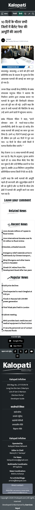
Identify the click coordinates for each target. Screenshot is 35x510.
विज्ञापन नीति (17, 429)
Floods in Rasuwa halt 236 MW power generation (15, 300)
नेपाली (15, 13)
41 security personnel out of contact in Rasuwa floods (17, 329)
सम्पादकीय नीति (17, 424)
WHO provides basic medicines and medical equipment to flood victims (17, 322)
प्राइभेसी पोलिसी (17, 420)
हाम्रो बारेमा (17, 412)
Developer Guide (17, 398)
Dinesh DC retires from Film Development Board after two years (17, 269)
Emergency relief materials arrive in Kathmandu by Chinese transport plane (17, 254)
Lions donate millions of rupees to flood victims (17, 232)
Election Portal (18, 395)
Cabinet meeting (10, 314)
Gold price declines (10, 285)
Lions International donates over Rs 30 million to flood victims (17, 239)
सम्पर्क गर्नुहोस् (17, 416)
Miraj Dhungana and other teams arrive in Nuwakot (16, 261)
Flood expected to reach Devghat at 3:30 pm (17, 293)
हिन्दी (20, 13)
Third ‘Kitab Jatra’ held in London (16, 307)
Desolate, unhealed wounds (14, 247)
